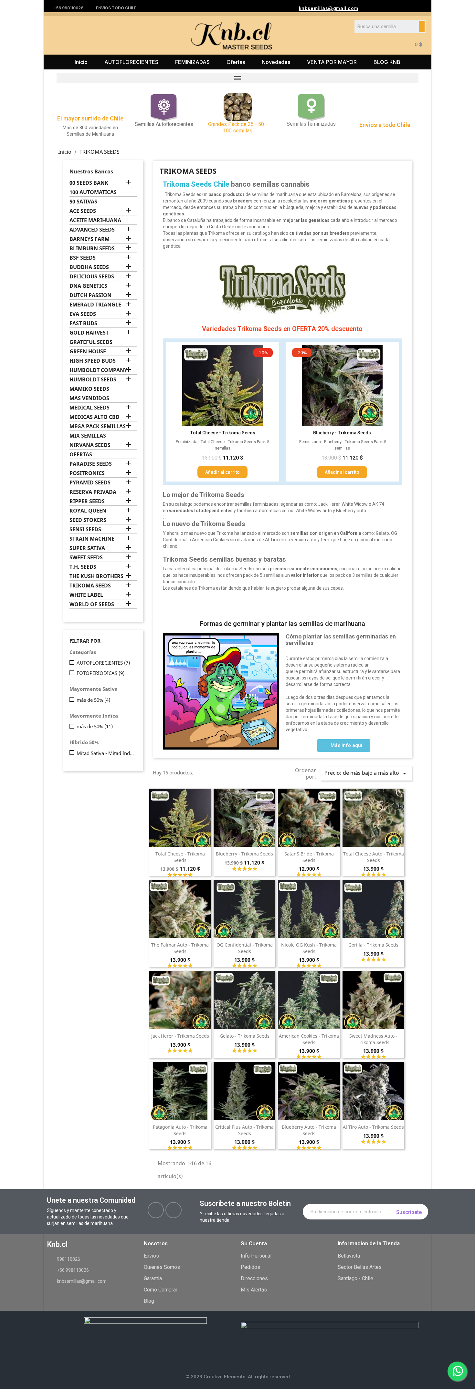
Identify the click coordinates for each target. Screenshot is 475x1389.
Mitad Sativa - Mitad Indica (105, 753)
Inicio (81, 62)
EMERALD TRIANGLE (95, 304)
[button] (343, 745)
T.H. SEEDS (82, 567)
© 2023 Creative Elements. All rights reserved (237, 1377)
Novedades (276, 62)
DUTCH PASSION (90, 295)
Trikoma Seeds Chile (196, 184)
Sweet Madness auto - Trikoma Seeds (373, 1039)
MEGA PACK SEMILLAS (97, 426)
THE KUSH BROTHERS (96, 576)
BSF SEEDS (82, 257)
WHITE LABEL (86, 595)
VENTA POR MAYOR (332, 62)
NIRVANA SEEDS (90, 445)
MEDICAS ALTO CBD (94, 417)
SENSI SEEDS (85, 529)
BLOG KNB (387, 62)
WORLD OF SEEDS (91, 604)
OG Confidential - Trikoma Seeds (244, 948)
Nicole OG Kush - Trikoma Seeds (309, 948)
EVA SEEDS (82, 314)
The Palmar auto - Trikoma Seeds (180, 948)
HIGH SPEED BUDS (92, 361)
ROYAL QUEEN (87, 510)
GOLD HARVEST (89, 332)
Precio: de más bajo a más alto (366, 773)
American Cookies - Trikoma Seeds (309, 1039)
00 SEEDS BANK (88, 183)
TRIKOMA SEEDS (90, 585)
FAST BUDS (83, 323)
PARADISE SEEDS (90, 464)
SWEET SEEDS (86, 557)
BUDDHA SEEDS (89, 267)
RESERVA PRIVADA (92, 492)
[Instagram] (173, 1210)
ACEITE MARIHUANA (95, 220)
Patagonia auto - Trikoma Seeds (180, 1130)
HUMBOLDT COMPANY (98, 370)
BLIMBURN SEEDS (92, 248)
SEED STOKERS (87, 520)
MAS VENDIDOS (89, 398)
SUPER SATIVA (87, 548)
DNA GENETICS (88, 286)
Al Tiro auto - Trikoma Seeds (373, 1127)
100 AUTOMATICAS (93, 192)
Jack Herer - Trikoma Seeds (180, 1036)
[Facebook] (156, 1210)
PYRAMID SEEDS (90, 482)
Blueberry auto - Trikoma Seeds (309, 1130)
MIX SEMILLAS (87, 435)
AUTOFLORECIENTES (131, 62)
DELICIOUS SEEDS (91, 276)
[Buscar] (422, 26)
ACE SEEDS (82, 211)
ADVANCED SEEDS (92, 229)
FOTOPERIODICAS (100, 673)
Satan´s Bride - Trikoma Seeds (309, 857)
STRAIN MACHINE (91, 538)
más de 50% (93, 700)
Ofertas (236, 62)
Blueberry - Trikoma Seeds (244, 854)
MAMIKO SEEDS (89, 389)
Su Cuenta (254, 1243)
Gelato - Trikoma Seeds (244, 1036)
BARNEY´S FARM (89, 239)
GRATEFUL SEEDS (90, 342)
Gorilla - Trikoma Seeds (373, 945)
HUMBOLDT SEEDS (92, 379)
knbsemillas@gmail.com (328, 8)
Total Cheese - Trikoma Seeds (180, 857)
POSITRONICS (87, 473)
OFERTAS (80, 454)
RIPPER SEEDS (87, 501)
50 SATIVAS (83, 201)
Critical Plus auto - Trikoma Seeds (244, 1130)
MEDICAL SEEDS (89, 407)
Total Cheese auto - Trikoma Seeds (373, 857)
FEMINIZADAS (192, 62)
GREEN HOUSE (87, 351)
